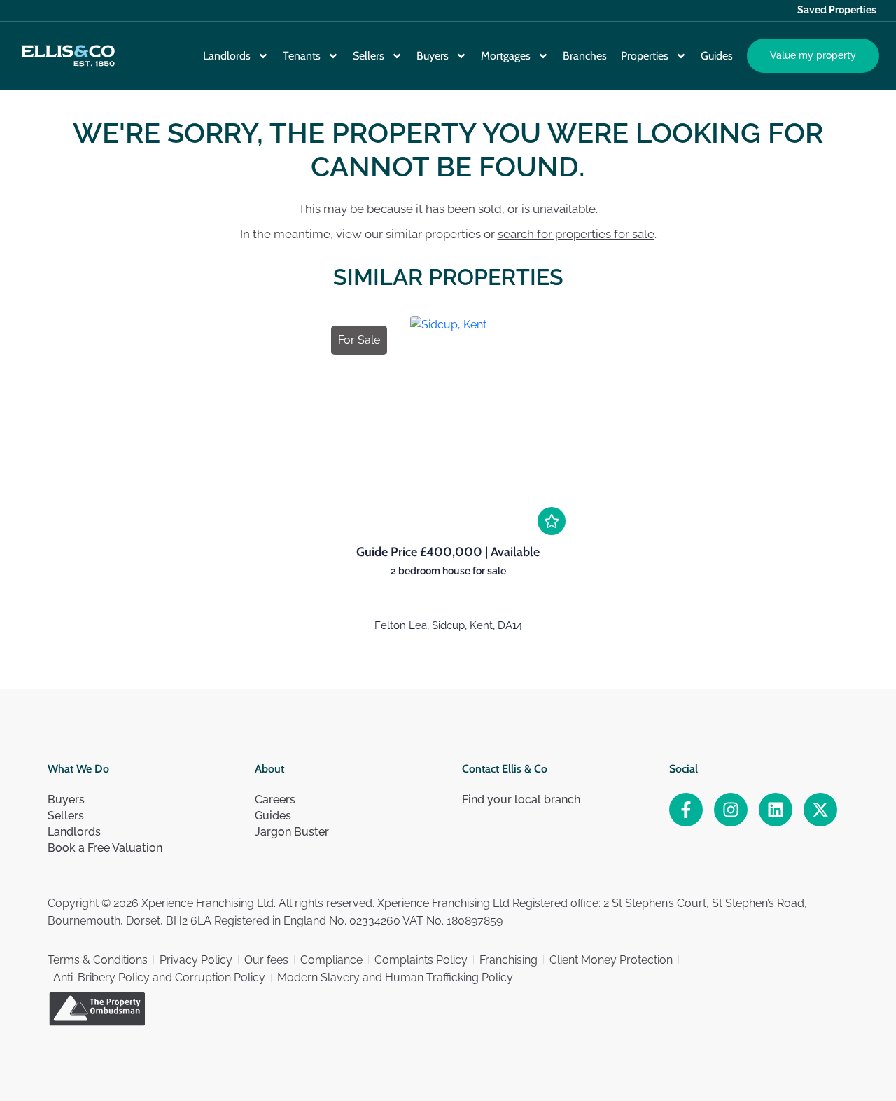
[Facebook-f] (686, 809)
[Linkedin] (775, 809)
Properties (644, 55)
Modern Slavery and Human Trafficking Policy (395, 977)
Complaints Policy (421, 960)
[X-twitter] (820, 809)
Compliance (331, 960)
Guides (717, 55)
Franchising (508, 960)
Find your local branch (521, 799)
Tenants (302, 55)
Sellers (368, 55)
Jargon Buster (292, 831)
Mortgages (506, 55)
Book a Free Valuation (105, 847)
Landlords (227, 55)
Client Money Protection (611, 960)
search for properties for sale (576, 234)
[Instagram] (731, 809)
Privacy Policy (196, 960)
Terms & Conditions (98, 960)
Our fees (266, 960)
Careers (275, 799)
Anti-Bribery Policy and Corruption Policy (159, 977)
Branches (585, 55)
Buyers (432, 55)
